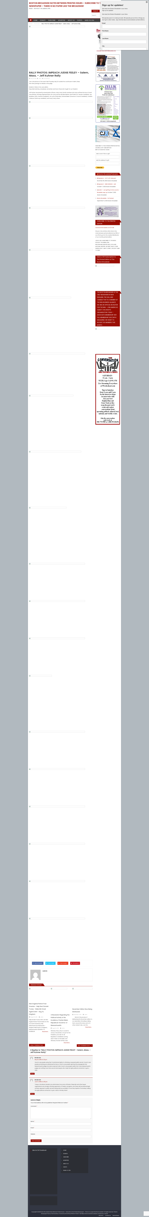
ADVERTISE (61, 20)
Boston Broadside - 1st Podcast (105, 198)
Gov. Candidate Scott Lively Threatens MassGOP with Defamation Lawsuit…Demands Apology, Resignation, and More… (85, 1045)
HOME (35, 20)
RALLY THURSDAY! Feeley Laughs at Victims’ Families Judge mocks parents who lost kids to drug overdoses (38, 1045)
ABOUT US (71, 20)
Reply (32, 1073)
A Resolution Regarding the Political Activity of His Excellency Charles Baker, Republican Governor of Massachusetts (60, 1020)
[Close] (147, 2)
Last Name (105, 38)
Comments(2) (46, 78)
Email (32, 1128)
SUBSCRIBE (51, 20)
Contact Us (108, 1215)
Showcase (32, 70)
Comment (34, 1106)
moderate (38, 1058)
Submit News (116, 1215)
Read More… (45, 1031)
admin (39, 78)
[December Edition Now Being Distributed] (82, 996)
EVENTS (79, 20)
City (103, 46)
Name (33, 1121)
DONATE (42, 20)
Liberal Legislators (55, 1012)
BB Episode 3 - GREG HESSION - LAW (106, 184)
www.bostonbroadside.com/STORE (104, 227)
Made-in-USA (89, 20)
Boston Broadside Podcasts (108, 174)
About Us (101, 1215)
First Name (105, 30)
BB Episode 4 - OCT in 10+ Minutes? (106, 178)
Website (33, 1134)
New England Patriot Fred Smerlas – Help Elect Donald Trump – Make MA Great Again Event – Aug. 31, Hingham (38, 1009)
